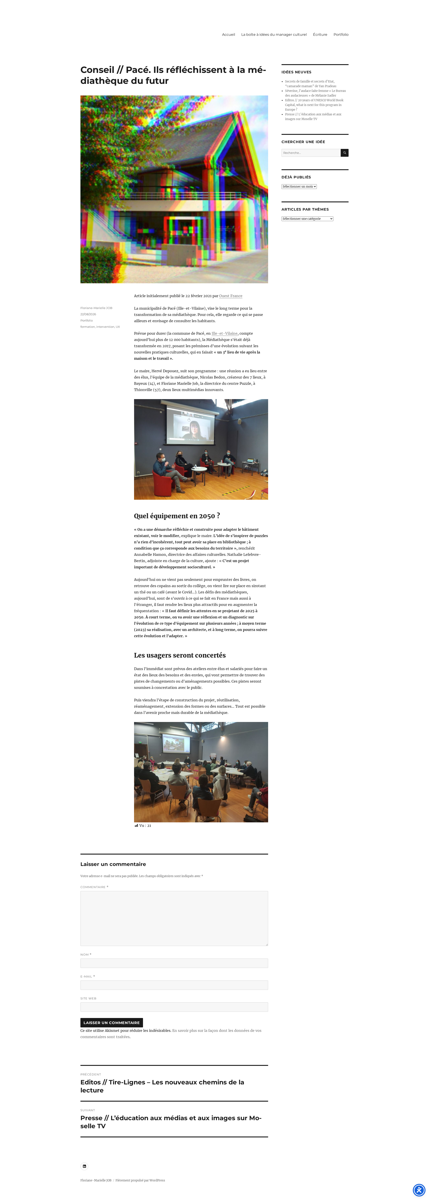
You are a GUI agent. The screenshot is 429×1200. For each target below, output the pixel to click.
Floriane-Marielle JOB (96, 308)
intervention (105, 326)
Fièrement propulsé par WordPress (140, 1180)
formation (87, 326)
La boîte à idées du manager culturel (274, 34)
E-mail (87, 976)
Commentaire (94, 887)
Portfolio (341, 34)
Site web (88, 998)
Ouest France (230, 296)
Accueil (228, 34)
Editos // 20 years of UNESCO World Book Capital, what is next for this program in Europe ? (314, 105)
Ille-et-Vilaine (225, 333)
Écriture (320, 34)
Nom (86, 955)
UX (118, 326)
